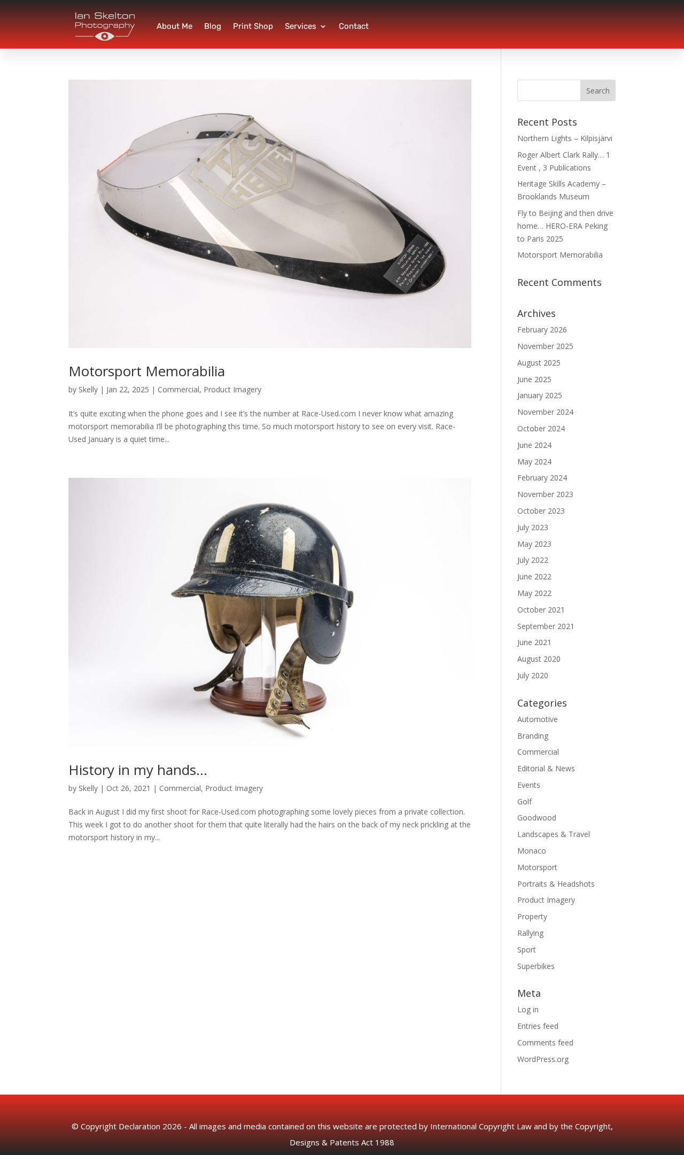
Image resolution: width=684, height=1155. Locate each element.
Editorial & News (546, 768)
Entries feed (537, 1026)
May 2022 (534, 593)
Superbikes (536, 966)
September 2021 (545, 626)
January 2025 (539, 395)
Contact (354, 26)
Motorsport (537, 867)
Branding (532, 736)
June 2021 (534, 642)
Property (532, 916)
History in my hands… (137, 769)
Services (300, 26)
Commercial (178, 389)
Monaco (531, 851)
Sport (526, 949)
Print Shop (253, 26)
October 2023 (541, 511)
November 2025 (545, 346)
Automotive (537, 719)
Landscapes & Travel (553, 834)
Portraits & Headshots (556, 884)
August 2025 (539, 363)
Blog (212, 26)
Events (528, 785)
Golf (524, 801)
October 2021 (541, 609)
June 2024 (534, 445)
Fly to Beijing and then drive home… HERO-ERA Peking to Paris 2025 (565, 226)
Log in (528, 1009)
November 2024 (545, 412)
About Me (174, 26)
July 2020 (532, 675)
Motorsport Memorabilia (146, 371)
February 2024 (542, 477)
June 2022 (534, 576)
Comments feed (545, 1042)
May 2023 (534, 544)
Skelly (88, 389)
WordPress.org (543, 1059)
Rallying (530, 933)
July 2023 (532, 527)
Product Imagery (232, 389)
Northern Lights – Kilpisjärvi (564, 138)
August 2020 (539, 659)
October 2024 (541, 428)
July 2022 (532, 560)
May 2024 (534, 461)
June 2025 (534, 379)
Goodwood (536, 817)
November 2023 (545, 494)
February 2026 (542, 329)
